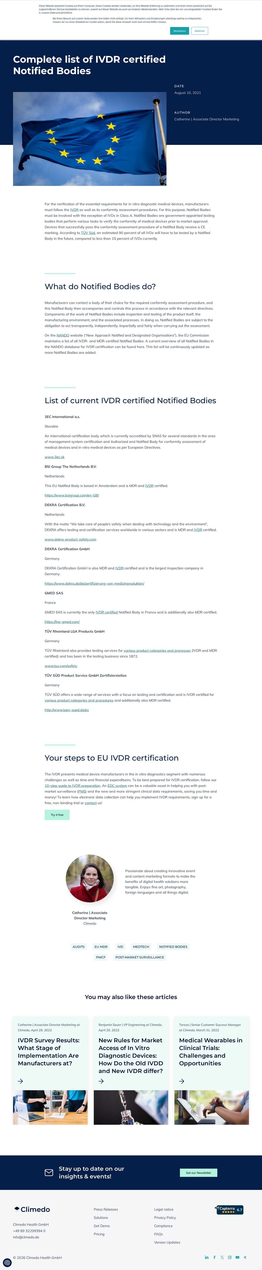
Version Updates (167, 1242)
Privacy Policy (165, 1217)
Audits (79, 947)
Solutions (101, 1217)
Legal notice (163, 1209)
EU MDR (101, 947)
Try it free (57, 815)
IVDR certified (107, 612)
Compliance (163, 1226)
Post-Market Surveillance (139, 957)
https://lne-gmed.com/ (62, 622)
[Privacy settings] (7, 1262)
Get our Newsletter (198, 1173)
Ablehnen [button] (200, 30)
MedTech (141, 947)
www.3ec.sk (54, 457)
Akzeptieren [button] (179, 30)
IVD (120, 947)
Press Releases (106, 1209)
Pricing (99, 1234)
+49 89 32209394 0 (29, 1231)
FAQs (158, 1234)
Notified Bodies (173, 947)
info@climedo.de (26, 1237)
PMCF (100, 957)
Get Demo (102, 1226)
